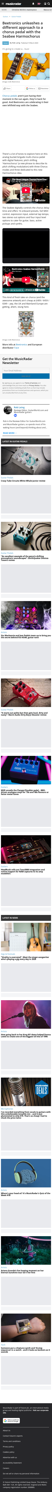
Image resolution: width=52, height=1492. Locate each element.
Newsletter (44, 88)
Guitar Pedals (16, 16)
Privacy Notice (34, 385)
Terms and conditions (12, 1441)
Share (8, 88)
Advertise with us (10, 1457)
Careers (6, 1468)
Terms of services (31, 383)
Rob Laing (16, 43)
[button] (3, 3)
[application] (26, 244)
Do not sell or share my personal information (21, 1473)
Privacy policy (8, 1446)
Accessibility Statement (12, 1463)
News (5, 43)
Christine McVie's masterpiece (24, 10)
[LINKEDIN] (16, 415)
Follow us (32, 88)
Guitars (5, 16)
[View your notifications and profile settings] (33, 3)
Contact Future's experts (13, 1436)
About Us (6, 1430)
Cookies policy (8, 1452)
